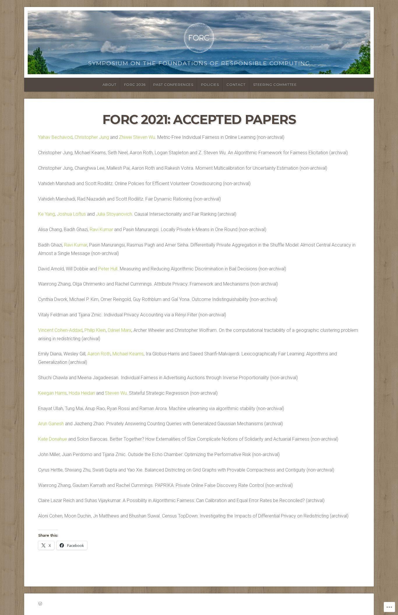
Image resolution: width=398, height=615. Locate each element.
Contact (235, 84)
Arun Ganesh (51, 423)
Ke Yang (46, 214)
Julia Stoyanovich (114, 214)
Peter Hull (107, 269)
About (110, 84)
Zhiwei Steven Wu (137, 137)
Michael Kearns (128, 354)
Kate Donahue (52, 439)
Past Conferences (173, 84)
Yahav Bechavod (55, 137)
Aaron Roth (98, 354)
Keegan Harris (52, 393)
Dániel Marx (119, 330)
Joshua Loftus (71, 214)
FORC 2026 (135, 84)
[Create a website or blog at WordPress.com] (40, 604)
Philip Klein (95, 330)
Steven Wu (116, 393)
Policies (210, 84)
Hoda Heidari (82, 393)
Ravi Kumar (101, 229)
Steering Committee (275, 84)
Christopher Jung (92, 137)
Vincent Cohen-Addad (60, 330)
